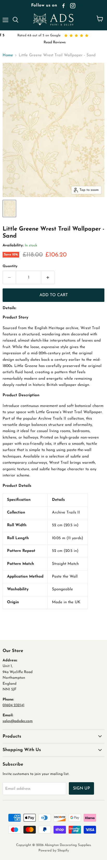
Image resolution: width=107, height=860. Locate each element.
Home (8, 55)
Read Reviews (54, 42)
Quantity (10, 266)
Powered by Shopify (53, 850)
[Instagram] (73, 6)
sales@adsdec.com (18, 721)
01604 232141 (13, 705)
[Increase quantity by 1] (48, 277)
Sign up (81, 788)
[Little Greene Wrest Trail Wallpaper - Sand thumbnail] (9, 208)
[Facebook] (63, 6)
